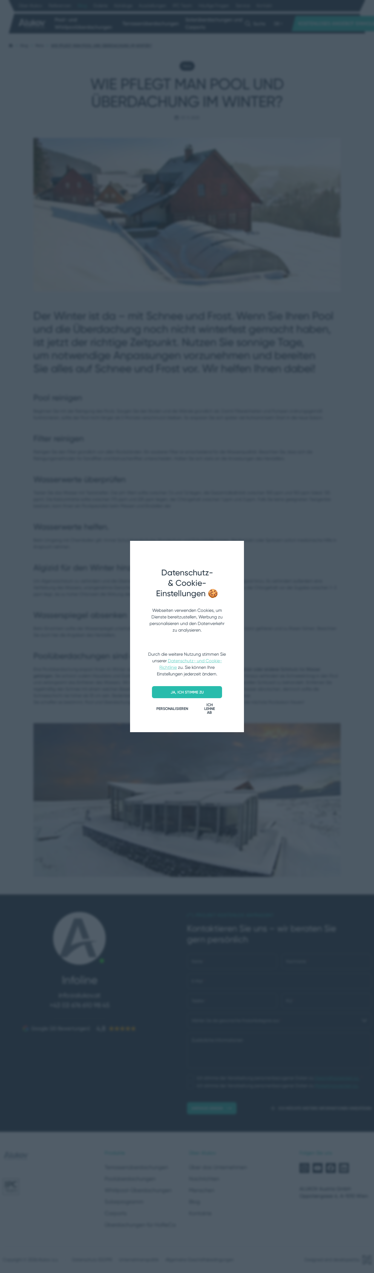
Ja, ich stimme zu (187, 692)
